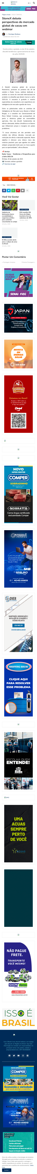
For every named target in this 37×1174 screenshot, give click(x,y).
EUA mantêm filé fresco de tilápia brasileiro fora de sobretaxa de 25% (26, 215)
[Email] (23, 190)
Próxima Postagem (28, 262)
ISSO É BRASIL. (17, 15)
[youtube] (18, 1055)
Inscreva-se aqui (10, 164)
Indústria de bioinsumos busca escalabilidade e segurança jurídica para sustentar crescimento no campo (9, 217)
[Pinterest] (18, 190)
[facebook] (9, 1055)
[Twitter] (9, 190)
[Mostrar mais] (27, 190)
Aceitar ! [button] (6, 1170)
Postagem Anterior (9, 262)
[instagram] (23, 1055)
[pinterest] (27, 1055)
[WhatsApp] (13, 190)
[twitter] (14, 1055)
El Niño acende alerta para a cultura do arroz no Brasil (9, 242)
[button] (3, 3)
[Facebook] (4, 190)
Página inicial (6, 15)
